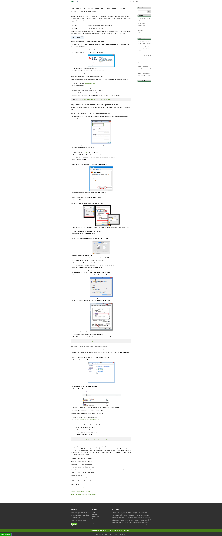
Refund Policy (104, 530)
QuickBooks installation (90, 83)
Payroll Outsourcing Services (98, 523)
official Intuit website (93, 258)
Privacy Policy (95, 530)
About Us (132, 1)
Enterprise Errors (141, 25)
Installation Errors (142, 28)
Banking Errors (141, 21)
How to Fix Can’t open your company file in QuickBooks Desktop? (92, 439)
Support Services (96, 521)
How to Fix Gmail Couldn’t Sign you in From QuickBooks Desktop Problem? (95, 99)
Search (149, 11)
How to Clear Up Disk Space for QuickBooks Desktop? (83, 494)
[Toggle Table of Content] (81, 37)
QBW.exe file (86, 152)
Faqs (143, 1)
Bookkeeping (95, 514)
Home (127, 1)
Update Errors (141, 35)
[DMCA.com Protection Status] (74, 525)
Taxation (94, 512)
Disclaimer (127, 530)
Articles (138, 1)
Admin (74, 11)
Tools (139, 32)
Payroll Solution (95, 518)
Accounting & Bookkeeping (144, 18)
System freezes (76, 73)
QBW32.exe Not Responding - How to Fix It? (90, 341)
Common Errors (95, 11)
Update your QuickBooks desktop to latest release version (86, 419)
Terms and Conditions (116, 530)
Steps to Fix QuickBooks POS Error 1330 (80, 491)
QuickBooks (140, 30)
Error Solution (95, 516)
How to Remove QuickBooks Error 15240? (81, 488)
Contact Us (148, 1)
